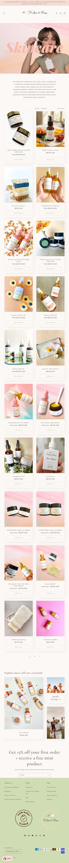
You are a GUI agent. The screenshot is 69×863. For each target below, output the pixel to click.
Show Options (18, 159)
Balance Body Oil (18, 369)
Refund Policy (30, 801)
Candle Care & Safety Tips (32, 792)
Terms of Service (52, 795)
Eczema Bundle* (50, 584)
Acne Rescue (50, 476)
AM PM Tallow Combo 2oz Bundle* (50, 530)
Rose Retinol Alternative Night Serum (18, 260)
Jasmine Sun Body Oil (18, 315)
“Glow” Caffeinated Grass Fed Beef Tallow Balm (18, 151)
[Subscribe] (49, 775)
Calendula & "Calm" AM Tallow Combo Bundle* (18, 585)
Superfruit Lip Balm (50, 639)
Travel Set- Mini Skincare (50, 369)
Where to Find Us (9, 795)
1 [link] (29, 656)
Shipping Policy (51, 791)
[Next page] (39, 656)
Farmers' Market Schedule (12, 799)
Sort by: (37, 108)
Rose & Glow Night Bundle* (50, 423)
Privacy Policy (51, 787)
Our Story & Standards (11, 787)
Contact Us (29, 787)
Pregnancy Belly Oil (50, 315)
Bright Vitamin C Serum (50, 150)
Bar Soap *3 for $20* (18, 206)
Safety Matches (24, 733)
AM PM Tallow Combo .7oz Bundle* (19, 530)
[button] (4, 13)
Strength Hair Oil (18, 476)
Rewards (49, 799)
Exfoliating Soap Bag (18, 639)
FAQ (27, 797)
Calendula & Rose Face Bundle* (18, 423)
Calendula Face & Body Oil (50, 206)
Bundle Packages (55, 698)
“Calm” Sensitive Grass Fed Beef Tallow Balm (50, 260)
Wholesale (7, 791)
